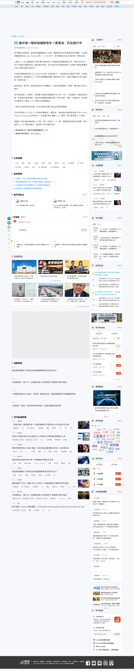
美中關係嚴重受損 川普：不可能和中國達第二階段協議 (33, 182)
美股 (37, 3)
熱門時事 (45, 6)
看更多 (84, 194)
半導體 (100, 484)
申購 (118, 356)
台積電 (100, 479)
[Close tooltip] (24, 247)
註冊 (117, 2)
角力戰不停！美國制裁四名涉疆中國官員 (28, 188)
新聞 (27, 3)
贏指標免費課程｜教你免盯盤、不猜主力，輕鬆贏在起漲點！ (110, 256)
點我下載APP (36, 133)
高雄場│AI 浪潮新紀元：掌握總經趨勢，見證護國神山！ (110, 247)
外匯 (53, 3)
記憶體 (100, 473)
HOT (101, 229)
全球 (58, 3)
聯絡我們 (64, 661)
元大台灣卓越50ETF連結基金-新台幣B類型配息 (104, 355)
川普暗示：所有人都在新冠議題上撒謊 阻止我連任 (31, 178)
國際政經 (21, 36)
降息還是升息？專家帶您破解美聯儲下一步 (32, 130)
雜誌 (102, 6)
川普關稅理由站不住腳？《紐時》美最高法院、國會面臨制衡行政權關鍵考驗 (77, 300)
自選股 (117, 6)
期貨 (68, 6)
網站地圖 (75, 661)
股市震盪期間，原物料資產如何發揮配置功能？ (77, 277)
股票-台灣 (102, 359)
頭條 (16, 6)
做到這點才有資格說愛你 (49, 276)
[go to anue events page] (109, 2)
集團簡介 (42, 661)
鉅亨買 (70, 3)
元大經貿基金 (97, 364)
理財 (85, 6)
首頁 (22, 3)
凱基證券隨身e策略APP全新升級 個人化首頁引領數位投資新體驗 (23, 277)
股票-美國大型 (103, 349)
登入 (114, 2)
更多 (118, 46)
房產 (80, 6)
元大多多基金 (97, 372)
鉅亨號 (77, 3)
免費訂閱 (117, 634)
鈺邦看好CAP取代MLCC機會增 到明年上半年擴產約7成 (24, 300)
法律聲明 (81, 661)
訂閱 (82, 3)
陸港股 (43, 3)
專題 (97, 6)
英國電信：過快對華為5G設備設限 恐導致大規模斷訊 (70, 245)
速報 (52, 6)
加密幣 (64, 3)
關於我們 (35, 661)
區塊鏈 (74, 6)
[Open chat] (9, 247)
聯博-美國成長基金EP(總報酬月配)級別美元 (104, 344)
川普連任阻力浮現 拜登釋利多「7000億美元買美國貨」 (33, 185)
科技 (32, 6)
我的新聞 (109, 6)
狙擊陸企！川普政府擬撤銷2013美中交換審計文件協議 (32, 245)
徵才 (70, 661)
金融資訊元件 (56, 661)
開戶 (118, 346)
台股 (32, 3)
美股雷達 (101, 171)
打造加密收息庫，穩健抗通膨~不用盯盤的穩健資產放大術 (110, 239)
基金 (48, 3)
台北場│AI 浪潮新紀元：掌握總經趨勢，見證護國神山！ (110, 230)
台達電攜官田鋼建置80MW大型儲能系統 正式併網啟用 (51, 300)
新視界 (91, 6)
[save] (9, 243)
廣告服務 (49, 661)
